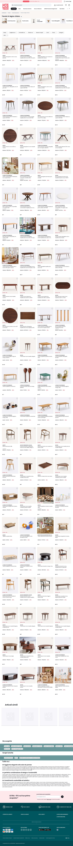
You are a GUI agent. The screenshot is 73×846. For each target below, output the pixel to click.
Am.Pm (16, 757)
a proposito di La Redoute (7, 814)
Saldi (19, 8)
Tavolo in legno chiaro (25, 12)
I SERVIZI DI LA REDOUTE (25, 814)
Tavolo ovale (6, 746)
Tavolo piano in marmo (37, 746)
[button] (69, 5)
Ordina (4, 32)
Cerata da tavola (27, 746)
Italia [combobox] (68, 838)
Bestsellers (62, 8)
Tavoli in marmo (59, 746)
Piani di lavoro (7, 748)
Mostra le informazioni (36, 821)
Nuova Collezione (38, 8)
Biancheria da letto (27, 8)
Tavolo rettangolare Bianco (17, 748)
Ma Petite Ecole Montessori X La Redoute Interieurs (30, 757)
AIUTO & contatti (42, 814)
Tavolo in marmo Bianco (49, 746)
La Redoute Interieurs (8, 757)
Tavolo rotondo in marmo (16, 746)
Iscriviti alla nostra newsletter (43, 794)
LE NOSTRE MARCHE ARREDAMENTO (62, 814)
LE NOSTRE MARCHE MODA (61, 816)
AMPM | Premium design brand (50, 8)
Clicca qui (49, 799)
